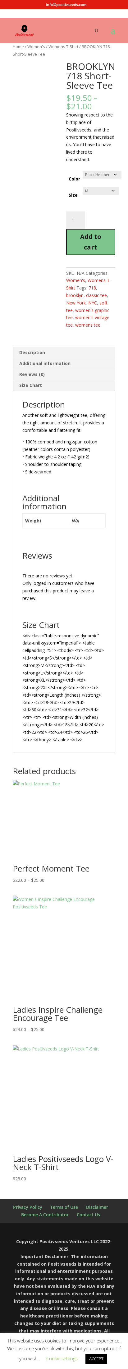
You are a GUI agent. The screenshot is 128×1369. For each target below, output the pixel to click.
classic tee (96, 295)
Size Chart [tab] (30, 385)
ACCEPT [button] (96, 1359)
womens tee (87, 325)
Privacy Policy (27, 1207)
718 (92, 288)
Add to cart (90, 241)
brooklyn (75, 295)
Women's (36, 46)
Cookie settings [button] (62, 1358)
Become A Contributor (45, 1215)
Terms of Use (64, 1207)
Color (74, 179)
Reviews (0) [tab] (32, 374)
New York (76, 303)
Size (73, 195)
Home (18, 46)
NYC (92, 303)
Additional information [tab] (45, 363)
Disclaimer (97, 1207)
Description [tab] (32, 352)
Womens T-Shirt (63, 46)
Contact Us (88, 1215)
